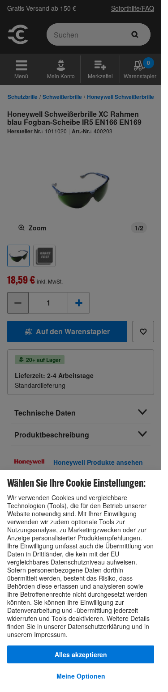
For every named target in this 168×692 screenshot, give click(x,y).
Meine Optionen (80, 675)
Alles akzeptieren (81, 654)
